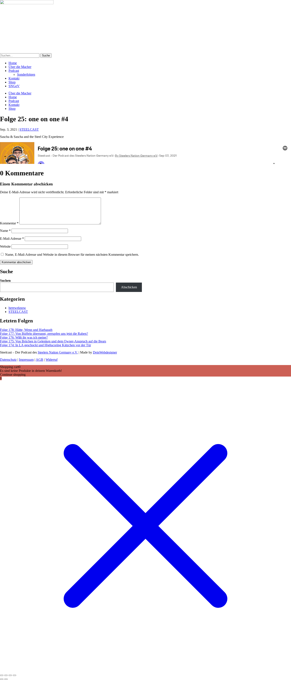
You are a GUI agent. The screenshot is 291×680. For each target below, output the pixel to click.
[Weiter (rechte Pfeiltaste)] (6, 679)
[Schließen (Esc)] (14, 675)
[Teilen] (10, 675)
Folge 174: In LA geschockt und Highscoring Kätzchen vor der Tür (45, 345)
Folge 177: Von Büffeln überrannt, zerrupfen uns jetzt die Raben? (44, 333)
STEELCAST (29, 129)
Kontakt (14, 78)
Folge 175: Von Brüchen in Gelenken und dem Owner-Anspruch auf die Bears (53, 341)
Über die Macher (20, 67)
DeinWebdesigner (105, 352)
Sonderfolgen (26, 74)
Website (5, 246)
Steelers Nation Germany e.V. (58, 352)
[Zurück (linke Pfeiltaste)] (1, 679)
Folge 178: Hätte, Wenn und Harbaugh (26, 330)
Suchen (5, 280)
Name (5, 230)
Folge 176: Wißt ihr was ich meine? (24, 337)
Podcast (14, 70)
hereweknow (17, 308)
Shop (12, 82)
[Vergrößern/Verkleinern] (1, 675)
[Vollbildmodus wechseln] (6, 675)
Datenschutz (8, 359)
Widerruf (52, 359)
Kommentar (9, 223)
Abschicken (129, 287)
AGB (39, 359)
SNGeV (14, 86)
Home (13, 63)
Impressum (26, 359)
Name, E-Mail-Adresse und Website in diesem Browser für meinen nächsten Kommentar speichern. (72, 254)
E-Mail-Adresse (12, 238)
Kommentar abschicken (16, 262)
